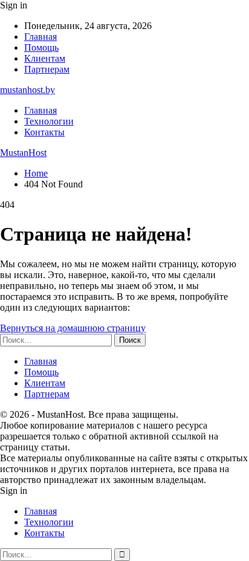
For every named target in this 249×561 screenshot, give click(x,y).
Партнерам (47, 69)
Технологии (49, 121)
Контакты (44, 132)
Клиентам (44, 58)
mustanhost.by (27, 90)
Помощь (41, 47)
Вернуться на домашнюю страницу (73, 328)
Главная (40, 36)
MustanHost (23, 153)
